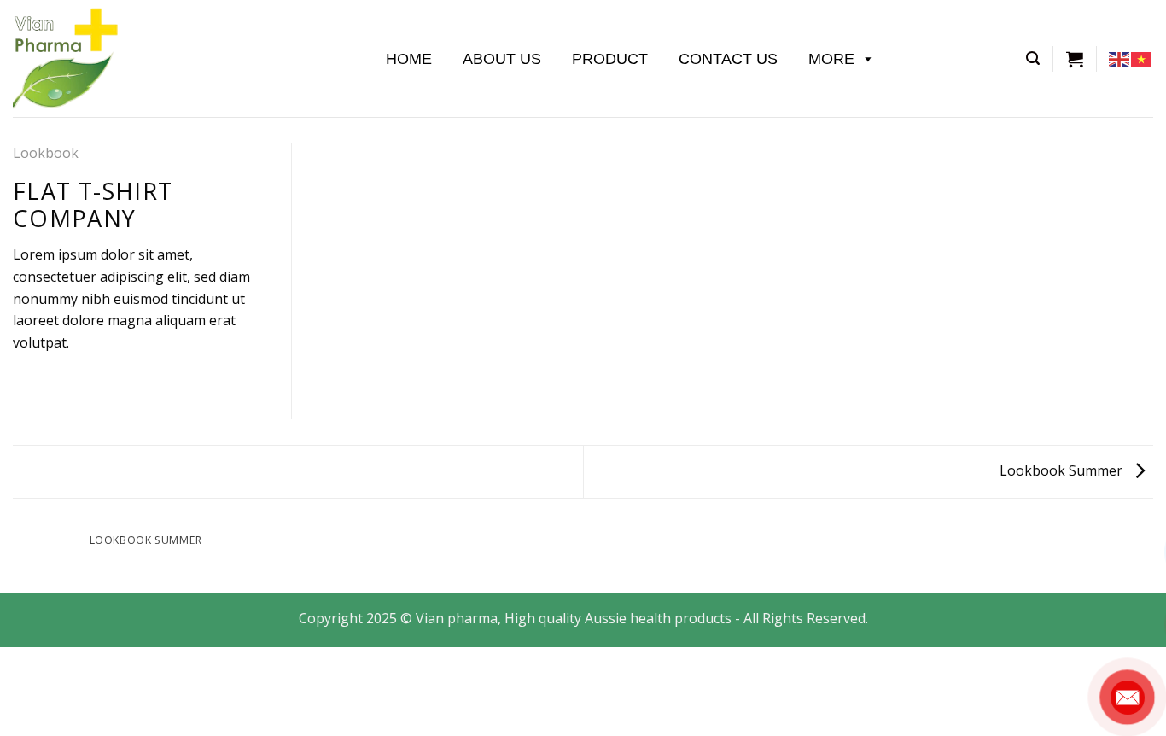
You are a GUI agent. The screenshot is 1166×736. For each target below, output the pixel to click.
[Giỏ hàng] (1074, 59)
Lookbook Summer (1063, 470)
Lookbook (46, 152)
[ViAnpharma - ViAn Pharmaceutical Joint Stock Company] (179, 58)
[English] (1120, 58)
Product (610, 58)
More (831, 58)
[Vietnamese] (1142, 58)
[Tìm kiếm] (1033, 58)
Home (409, 58)
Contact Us (728, 58)
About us (502, 58)
